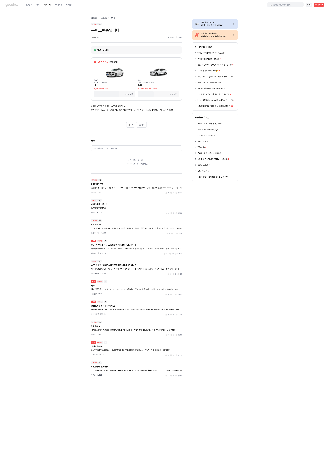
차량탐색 (28, 4)
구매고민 (104, 18)
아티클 (69, 4)
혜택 (38, 4)
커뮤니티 (47, 4)
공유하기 (141, 125)
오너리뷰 (58, 4)
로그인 (309, 5)
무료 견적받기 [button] (319, 5)
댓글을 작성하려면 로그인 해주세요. (105, 148)
